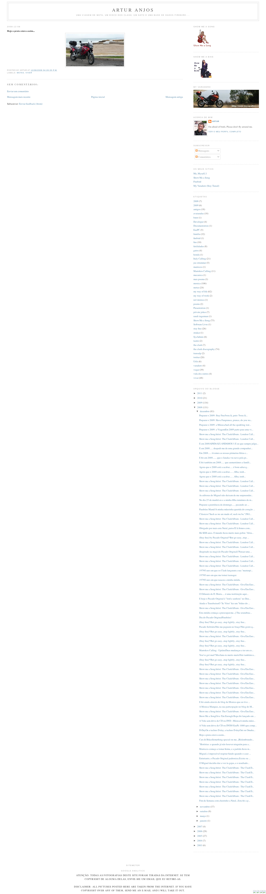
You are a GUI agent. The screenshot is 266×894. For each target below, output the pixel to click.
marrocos (197, 266)
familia (196, 234)
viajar (196, 369)
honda (196, 254)
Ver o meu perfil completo (224, 132)
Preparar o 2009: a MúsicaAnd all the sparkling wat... (225, 424)
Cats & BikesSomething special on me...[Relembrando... (226, 739)
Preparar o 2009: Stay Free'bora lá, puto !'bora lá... (223, 415)
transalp (197, 353)
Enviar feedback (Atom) (30, 103)
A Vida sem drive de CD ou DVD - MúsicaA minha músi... (227, 720)
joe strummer (199, 262)
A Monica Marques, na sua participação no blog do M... (226, 706)
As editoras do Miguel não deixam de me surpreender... (226, 495)
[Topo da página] (264, 892)
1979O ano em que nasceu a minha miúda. (219, 579)
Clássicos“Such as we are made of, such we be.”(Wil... (225, 514)
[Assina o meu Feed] (254, 892)
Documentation (201, 225)
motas (20, 73)
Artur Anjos (133, 10)
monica (197, 283)
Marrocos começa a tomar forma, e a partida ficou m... (225, 749)
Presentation (199, 308)
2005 (200, 835)
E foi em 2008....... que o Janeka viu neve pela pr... (223, 457)
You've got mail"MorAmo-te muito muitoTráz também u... (227, 655)
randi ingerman (200, 316)
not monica (198, 299)
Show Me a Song (201, 177)
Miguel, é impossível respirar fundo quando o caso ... (225, 753)
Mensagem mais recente (18, 96)
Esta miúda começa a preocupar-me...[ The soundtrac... (225, 612)
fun (195, 242)
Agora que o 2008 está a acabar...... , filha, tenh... (222, 471)
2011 (200, 393)
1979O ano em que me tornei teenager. (218, 575)
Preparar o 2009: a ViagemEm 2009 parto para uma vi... (226, 429)
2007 (200, 826)
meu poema (199, 279)
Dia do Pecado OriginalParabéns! (215, 617)
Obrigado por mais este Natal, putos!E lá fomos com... (225, 528)
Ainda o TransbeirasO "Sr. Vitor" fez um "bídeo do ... (224, 603)
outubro (204, 811)
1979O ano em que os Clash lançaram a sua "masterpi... (226, 570)
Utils (195, 361)
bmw (195, 217)
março (203, 816)
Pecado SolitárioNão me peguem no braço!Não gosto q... (226, 626)
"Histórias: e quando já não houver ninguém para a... (224, 744)
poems (196, 304)
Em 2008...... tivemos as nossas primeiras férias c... (223, 453)
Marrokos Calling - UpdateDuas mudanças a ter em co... (226, 650)
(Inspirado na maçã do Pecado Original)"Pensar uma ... (225, 551)
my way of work (201, 295)
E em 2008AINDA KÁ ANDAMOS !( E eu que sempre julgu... (228, 443)
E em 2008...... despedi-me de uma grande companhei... (226, 448)
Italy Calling (199, 258)
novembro (205, 806)
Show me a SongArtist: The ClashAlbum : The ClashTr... (226, 767)
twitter (196, 357)
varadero (197, 365)
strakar (196, 332)
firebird (196, 238)
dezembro (205, 411)
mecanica (198, 275)
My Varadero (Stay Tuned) (206, 185)
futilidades (198, 246)
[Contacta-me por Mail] (261, 892)
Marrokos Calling (202, 271)
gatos (196, 250)
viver (29, 73)
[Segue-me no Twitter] (258, 892)
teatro (196, 340)
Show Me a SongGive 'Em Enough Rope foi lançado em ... (227, 716)
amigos (196, 209)
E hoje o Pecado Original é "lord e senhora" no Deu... (225, 598)
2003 (200, 845)
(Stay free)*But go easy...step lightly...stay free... (222, 622)
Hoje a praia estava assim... (212, 734)
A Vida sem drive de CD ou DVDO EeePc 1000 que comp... (228, 725)
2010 (200, 397)
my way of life (200, 291)
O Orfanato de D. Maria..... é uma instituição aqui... (223, 594)
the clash (197, 345)
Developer (198, 221)
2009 (196, 205)
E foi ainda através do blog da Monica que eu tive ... (224, 702)
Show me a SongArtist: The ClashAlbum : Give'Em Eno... (227, 584)
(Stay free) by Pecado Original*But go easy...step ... (224, 537)
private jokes (199, 312)
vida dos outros (200, 373)
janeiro (203, 820)
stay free (197, 328)
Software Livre (200, 324)
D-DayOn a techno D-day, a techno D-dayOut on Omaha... (227, 730)
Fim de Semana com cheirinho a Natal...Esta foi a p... (224, 800)
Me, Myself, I (199, 173)
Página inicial (98, 96)
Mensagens (203, 150)
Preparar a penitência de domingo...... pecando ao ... (224, 504)
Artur (215, 121)
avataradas (198, 213)
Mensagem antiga (174, 96)
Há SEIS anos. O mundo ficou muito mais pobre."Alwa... (226, 532)
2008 (196, 201)
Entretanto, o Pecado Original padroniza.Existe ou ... (224, 758)
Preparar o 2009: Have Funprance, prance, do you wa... (225, 420)
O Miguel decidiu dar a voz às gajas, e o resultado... (224, 763)
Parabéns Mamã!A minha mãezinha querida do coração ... (227, 509)
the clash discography (204, 349)
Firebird (197, 181)
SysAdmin (198, 336)
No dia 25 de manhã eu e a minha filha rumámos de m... (226, 500)
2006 (200, 831)
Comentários (204, 156)
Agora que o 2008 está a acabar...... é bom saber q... (223, 467)
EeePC (196, 229)
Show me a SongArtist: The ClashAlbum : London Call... (227, 434)
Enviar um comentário (18, 91)
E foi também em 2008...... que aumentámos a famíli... (225, 462)
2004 (200, 840)
